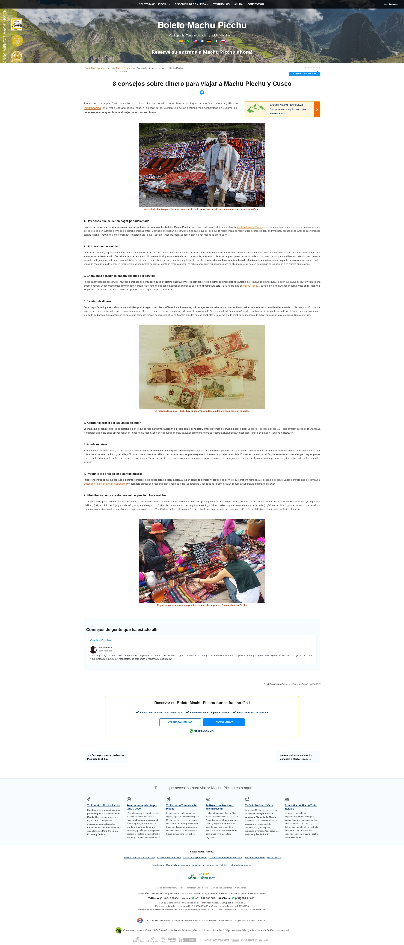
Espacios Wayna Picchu (195, 857)
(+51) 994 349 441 (245, 898)
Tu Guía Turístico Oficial (259, 805)
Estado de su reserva (240, 865)
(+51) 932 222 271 (204, 731)
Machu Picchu (250, 285)
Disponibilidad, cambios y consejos (183, 865)
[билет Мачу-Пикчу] (223, 41)
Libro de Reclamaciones (221, 888)
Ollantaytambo (92, 107)
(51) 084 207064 (169, 898)
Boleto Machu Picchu (202, 24)
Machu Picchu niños (255, 857)
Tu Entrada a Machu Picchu (103, 805)
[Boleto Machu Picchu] (181, 41)
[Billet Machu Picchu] (202, 41)
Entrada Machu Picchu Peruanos (225, 857)
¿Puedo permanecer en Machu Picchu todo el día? (105, 757)
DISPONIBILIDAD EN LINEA (190, 4)
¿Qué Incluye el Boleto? (215, 865)
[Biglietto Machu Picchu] (216, 41)
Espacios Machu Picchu (169, 857)
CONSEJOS (254, 4)
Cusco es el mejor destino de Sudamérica (105, 483)
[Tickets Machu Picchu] (209, 41)
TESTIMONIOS (221, 4)
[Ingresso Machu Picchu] (188, 41)
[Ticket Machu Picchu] (195, 41)
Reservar (393, 4)
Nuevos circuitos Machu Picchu (139, 857)
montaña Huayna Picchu (249, 227)
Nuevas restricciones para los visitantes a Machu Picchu (296, 757)
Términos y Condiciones (197, 888)
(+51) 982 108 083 (205, 898)
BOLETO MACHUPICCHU (153, 4)
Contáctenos (240, 888)
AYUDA (238, 4)
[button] (180, 722)
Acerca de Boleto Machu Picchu (170, 888)
